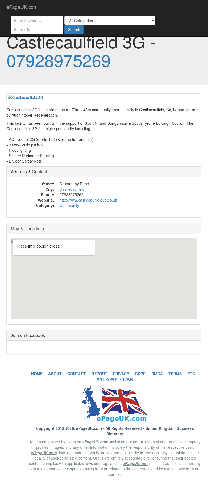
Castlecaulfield (72, 189)
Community (69, 205)
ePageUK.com (22, 6)
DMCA (157, 373)
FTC (191, 373)
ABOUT (55, 373)
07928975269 (58, 60)
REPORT (99, 373)
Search (74, 29)
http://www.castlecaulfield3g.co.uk (88, 200)
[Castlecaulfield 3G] (104, 97)
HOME (37, 373)
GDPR (140, 373)
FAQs (128, 379)
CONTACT (76, 373)
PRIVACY (121, 373)
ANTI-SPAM (107, 379)
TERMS (175, 373)
